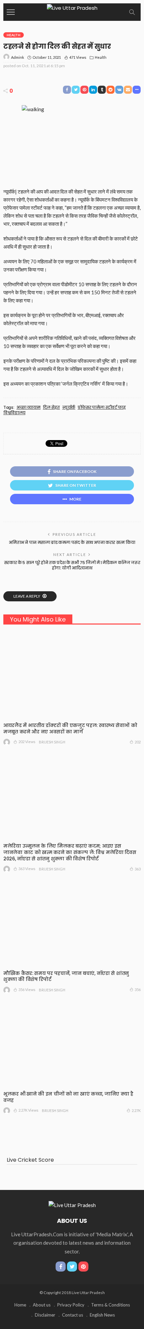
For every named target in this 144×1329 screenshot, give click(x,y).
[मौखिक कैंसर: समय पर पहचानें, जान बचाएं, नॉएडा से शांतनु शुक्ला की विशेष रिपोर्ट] (72, 923)
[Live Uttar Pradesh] (72, 7)
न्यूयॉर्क (68, 407)
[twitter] (72, 1266)
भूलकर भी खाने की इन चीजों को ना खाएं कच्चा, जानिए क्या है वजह (68, 1097)
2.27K (136, 1110)
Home (20, 1304)
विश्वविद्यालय (14, 413)
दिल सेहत (51, 407)
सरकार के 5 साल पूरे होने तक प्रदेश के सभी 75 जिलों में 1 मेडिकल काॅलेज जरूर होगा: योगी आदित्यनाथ (72, 565)
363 (138, 869)
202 (138, 742)
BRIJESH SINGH (52, 742)
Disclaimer (45, 1315)
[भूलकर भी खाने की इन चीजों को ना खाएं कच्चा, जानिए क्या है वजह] (72, 1044)
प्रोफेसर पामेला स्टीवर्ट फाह (102, 407)
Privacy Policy (70, 1304)
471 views (77, 57)
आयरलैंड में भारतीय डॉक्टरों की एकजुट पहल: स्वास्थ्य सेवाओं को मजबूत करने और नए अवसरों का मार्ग (70, 728)
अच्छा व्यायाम (28, 407)
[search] (132, 12)
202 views (26, 741)
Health (13, 35)
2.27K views (28, 1110)
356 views (26, 989)
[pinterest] (83, 1266)
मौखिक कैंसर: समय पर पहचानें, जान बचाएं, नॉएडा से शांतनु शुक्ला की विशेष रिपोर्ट (66, 976)
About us (42, 1304)
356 (138, 989)
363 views (26, 868)
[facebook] (61, 1266)
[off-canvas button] (11, 12)
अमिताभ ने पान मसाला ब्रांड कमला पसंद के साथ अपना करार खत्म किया (72, 542)
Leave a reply (27, 596)
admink (17, 57)
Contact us (72, 1315)
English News (102, 1315)
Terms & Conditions (110, 1304)
